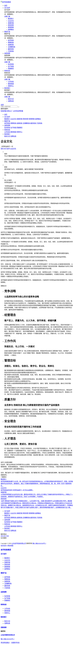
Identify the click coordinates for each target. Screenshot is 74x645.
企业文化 (11, 21)
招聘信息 (11, 101)
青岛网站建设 (5, 642)
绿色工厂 (10, 111)
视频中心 (11, 86)
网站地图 (10, 545)
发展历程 (11, 23)
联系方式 (11, 99)
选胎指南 (3, 627)
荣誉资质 (11, 25)
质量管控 (11, 68)
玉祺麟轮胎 (11, 47)
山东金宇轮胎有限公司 (19, 543)
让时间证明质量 (18, 111)
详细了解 (7, 16)
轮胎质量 (3, 111)
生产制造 (11, 66)
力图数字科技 (15, 642)
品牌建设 (11, 29)
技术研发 (11, 64)
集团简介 (11, 18)
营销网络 (11, 27)
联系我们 (7, 134)
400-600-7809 (5, 536)
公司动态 (11, 81)
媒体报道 (11, 83)
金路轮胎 (11, 44)
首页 (5, 114)
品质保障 (7, 125)
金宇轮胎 (11, 40)
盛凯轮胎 (11, 49)
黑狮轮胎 (11, 42)
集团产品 (7, 121)
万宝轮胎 (11, 51)
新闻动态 (7, 129)
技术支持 (3, 545)
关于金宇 (7, 116)
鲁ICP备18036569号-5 (39, 543)
